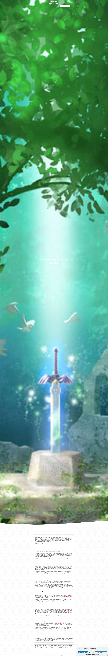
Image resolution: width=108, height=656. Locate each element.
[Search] (69, 6)
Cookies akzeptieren (83, 652)
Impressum (97, 654)
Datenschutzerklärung (93, 654)
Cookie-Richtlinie (88, 654)
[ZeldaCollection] (53, 2)
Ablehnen (91, 652)
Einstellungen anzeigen (100, 652)
